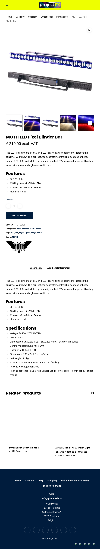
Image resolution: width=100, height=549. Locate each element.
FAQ (41, 480)
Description (36, 268)
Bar (12, 233)
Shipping (52, 480)
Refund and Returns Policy (75, 480)
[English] (81, 544)
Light (21, 233)
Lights (27, 233)
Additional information (58, 268)
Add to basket (19, 215)
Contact (29, 480)
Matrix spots (62, 17)
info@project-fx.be (52, 498)
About (17, 480)
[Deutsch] (90, 544)
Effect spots (47, 17)
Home (9, 17)
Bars (19, 229)
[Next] (90, 123)
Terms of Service (52, 485)
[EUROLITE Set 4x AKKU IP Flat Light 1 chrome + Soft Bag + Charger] (72, 421)
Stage (33, 233)
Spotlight (32, 17)
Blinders (25, 229)
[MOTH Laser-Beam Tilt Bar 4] (27, 421)
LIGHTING (20, 17)
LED (16, 233)
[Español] (95, 544)
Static (39, 233)
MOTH (15, 237)
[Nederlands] (77, 544)
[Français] (86, 544)
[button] (7, 5)
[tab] (35, 268)
